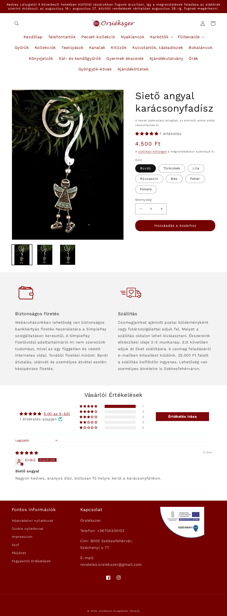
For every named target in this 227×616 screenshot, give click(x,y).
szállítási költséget (152, 151)
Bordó (145, 168)
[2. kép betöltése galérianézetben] (45, 255)
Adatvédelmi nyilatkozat (32, 521)
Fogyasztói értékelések (31, 561)
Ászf (16, 545)
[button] (17, 23)
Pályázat (19, 553)
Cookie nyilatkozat (27, 529)
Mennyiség (143, 199)
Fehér (195, 179)
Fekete (146, 189)
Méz (174, 179)
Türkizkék (171, 168)
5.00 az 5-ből (57, 413)
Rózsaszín (149, 179)
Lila (196, 168)
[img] (26, 453)
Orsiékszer (105, 611)
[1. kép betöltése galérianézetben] (22, 255)
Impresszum (22, 537)
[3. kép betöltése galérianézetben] (67, 255)
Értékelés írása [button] (182, 416)
